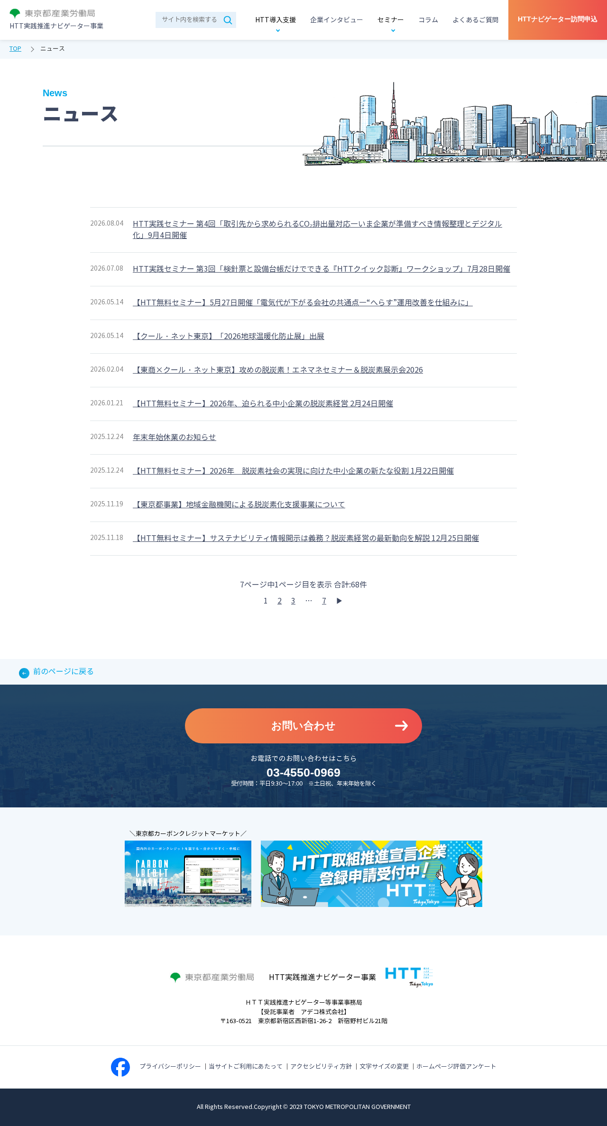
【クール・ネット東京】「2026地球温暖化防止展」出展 (228, 336)
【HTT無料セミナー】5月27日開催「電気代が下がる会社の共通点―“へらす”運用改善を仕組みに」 (303, 302)
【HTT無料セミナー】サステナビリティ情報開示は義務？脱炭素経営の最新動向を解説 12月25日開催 (306, 538)
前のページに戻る (63, 671)
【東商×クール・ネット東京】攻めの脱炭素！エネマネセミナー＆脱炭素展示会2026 (278, 370)
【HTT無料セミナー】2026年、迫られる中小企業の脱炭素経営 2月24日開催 (263, 403)
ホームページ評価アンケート (456, 1067)
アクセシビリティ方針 (321, 1067)
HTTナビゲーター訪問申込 (558, 19)
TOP (15, 49)
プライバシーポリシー (170, 1067)
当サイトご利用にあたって (246, 1067)
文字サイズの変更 (384, 1067)
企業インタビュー (336, 20)
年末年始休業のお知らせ (174, 437)
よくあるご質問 (475, 20)
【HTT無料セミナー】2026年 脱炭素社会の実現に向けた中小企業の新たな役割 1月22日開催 (293, 471)
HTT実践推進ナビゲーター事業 (56, 26)
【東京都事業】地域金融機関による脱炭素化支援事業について (239, 504)
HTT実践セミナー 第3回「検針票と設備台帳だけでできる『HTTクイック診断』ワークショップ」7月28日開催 (321, 269)
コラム (428, 20)
